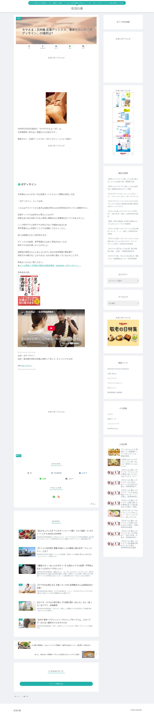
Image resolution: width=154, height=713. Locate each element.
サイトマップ (112, 378)
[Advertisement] (56, 74)
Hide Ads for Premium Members (118, 369)
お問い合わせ (112, 373)
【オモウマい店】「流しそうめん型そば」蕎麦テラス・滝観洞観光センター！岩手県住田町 (123, 257)
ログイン (110, 414)
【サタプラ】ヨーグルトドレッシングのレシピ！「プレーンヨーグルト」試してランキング (123, 195)
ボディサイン (26, 366)
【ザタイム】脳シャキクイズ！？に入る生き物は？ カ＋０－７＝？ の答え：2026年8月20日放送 (123, 231)
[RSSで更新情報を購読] (59, 497)
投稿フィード (112, 419)
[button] (83, 47)
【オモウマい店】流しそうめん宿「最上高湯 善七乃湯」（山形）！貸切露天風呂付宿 (122, 250)
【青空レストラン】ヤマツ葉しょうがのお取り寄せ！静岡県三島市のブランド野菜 (123, 188)
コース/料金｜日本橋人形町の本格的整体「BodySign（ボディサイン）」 (50, 265)
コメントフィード (113, 424)
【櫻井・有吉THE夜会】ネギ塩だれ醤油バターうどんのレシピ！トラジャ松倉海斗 (123, 222)
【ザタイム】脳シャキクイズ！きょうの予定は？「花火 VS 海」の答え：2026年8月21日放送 (123, 213)
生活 (19, 455)
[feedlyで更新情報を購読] (54, 497)
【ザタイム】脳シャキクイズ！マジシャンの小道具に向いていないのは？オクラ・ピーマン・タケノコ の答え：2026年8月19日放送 (123, 241)
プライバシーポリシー (115, 383)
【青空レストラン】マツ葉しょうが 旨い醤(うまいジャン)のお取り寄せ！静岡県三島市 (123, 180)
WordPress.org (113, 428)
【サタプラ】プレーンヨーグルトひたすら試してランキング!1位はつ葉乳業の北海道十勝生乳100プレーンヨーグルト (123, 203)
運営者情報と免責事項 (115, 392)
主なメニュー (112, 388)
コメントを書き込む (56, 684)
